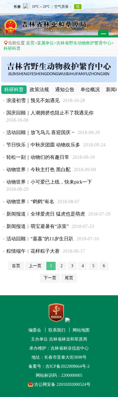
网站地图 (81, 330)
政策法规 (39, 89)
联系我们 (56, 330)
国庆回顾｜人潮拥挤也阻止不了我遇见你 (49, 112)
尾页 (69, 278)
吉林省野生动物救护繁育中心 (83, 43)
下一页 (50, 278)
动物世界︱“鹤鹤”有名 (30, 201)
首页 (30, 43)
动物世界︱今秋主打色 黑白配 (38, 169)
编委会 (34, 330)
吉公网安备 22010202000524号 (62, 384)
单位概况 (90, 89)
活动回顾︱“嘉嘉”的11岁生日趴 (40, 238)
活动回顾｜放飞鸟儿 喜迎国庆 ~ (40, 132)
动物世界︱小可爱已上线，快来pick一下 (49, 181)
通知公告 (64, 89)
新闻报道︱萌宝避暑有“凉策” (37, 226)
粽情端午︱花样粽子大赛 (33, 251)
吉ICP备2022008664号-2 (67, 366)
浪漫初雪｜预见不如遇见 (33, 100)
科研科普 (12, 48)
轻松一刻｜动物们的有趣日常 (37, 157)
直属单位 (45, 43)
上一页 (35, 266)
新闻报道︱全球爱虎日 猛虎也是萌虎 (45, 213)
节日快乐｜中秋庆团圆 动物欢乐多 (43, 144)
